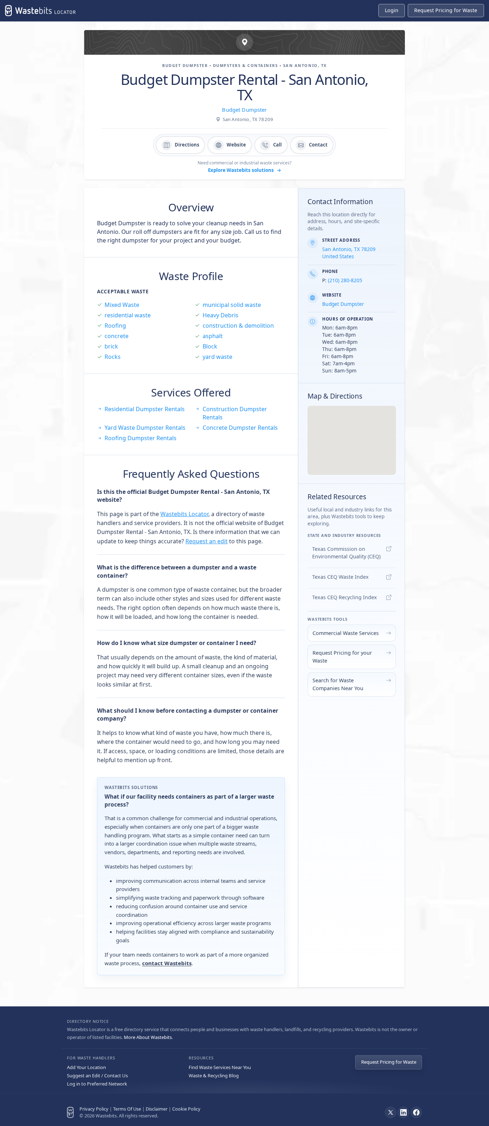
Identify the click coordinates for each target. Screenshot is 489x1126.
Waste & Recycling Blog (214, 1075)
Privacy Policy (93, 1109)
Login (391, 10)
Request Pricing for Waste (388, 1062)
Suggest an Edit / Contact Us (97, 1075)
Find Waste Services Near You (220, 1067)
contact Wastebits (167, 963)
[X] (390, 1112)
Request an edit (206, 541)
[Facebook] (416, 1112)
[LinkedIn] (403, 1112)
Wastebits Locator (184, 514)
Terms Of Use (127, 1109)
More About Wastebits (148, 1037)
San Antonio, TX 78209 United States (349, 253)
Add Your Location (86, 1067)
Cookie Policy (186, 1109)
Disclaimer (157, 1109)
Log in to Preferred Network (97, 1084)
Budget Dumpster (244, 109)
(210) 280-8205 (345, 280)
